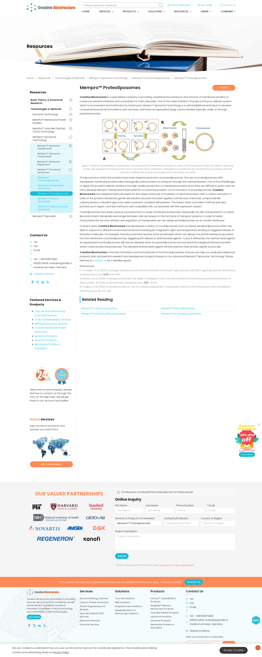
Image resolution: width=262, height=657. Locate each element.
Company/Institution (176, 518)
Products (129, 11)
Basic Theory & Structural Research (46, 101)
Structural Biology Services (94, 598)
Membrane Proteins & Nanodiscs (162, 626)
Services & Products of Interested (134, 518)
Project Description (126, 531)
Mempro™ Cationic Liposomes (99, 308)
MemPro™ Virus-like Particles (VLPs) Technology (49, 130)
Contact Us (229, 5)
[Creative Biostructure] (51, 592)
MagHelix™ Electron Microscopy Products (162, 607)
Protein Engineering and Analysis (92, 608)
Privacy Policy (165, 565)
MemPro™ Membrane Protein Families (49, 121)
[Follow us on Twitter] (37, 282)
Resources (181, 11)
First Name (121, 505)
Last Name (152, 505)
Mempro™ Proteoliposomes (191, 78)
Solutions (155, 11)
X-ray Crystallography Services (53, 319)
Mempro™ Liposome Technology (108, 78)
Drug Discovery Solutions (128, 606)
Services (105, 11)
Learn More (34, 616)
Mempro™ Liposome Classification (48, 147)
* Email (211, 505)
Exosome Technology (45, 114)
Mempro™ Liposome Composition (48, 155)
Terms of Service (182, 565)
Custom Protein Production (94, 602)
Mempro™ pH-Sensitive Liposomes (181, 313)
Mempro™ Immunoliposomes (178, 308)
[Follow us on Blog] (48, 282)
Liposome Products (46, 336)
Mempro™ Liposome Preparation (48, 163)
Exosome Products (46, 340)
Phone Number (185, 505)
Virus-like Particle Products (165, 612)
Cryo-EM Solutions (125, 598)
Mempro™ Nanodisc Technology (44, 217)
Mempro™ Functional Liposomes (151, 78)
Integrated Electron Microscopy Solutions (126, 612)
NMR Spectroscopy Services (51, 323)
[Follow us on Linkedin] (43, 282)
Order (205, 11)
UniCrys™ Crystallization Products (163, 600)
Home (85, 11)
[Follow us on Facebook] (32, 282)
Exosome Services (89, 624)
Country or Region (211, 518)
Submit (122, 556)
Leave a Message (180, 5)
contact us (99, 260)
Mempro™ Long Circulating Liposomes (103, 313)
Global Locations (44, 274)
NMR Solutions (122, 602)
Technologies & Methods (70, 78)
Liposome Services (90, 620)
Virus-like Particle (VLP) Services (92, 615)
